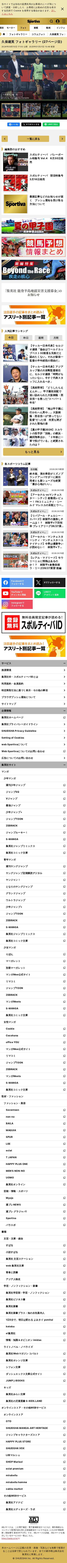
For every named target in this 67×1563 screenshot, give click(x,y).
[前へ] (62, 75)
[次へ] (4, 75)
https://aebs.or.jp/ (11, 1538)
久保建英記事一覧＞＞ (12, 94)
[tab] (11, 28)
